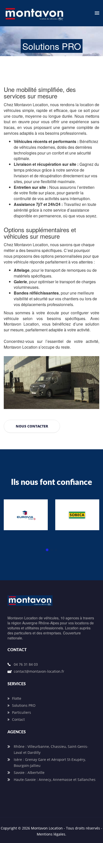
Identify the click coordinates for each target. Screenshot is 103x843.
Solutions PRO (24, 705)
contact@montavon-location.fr (39, 671)
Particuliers (21, 712)
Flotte (16, 698)
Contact (18, 719)
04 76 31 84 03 (26, 664)
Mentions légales (51, 834)
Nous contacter (32, 426)
